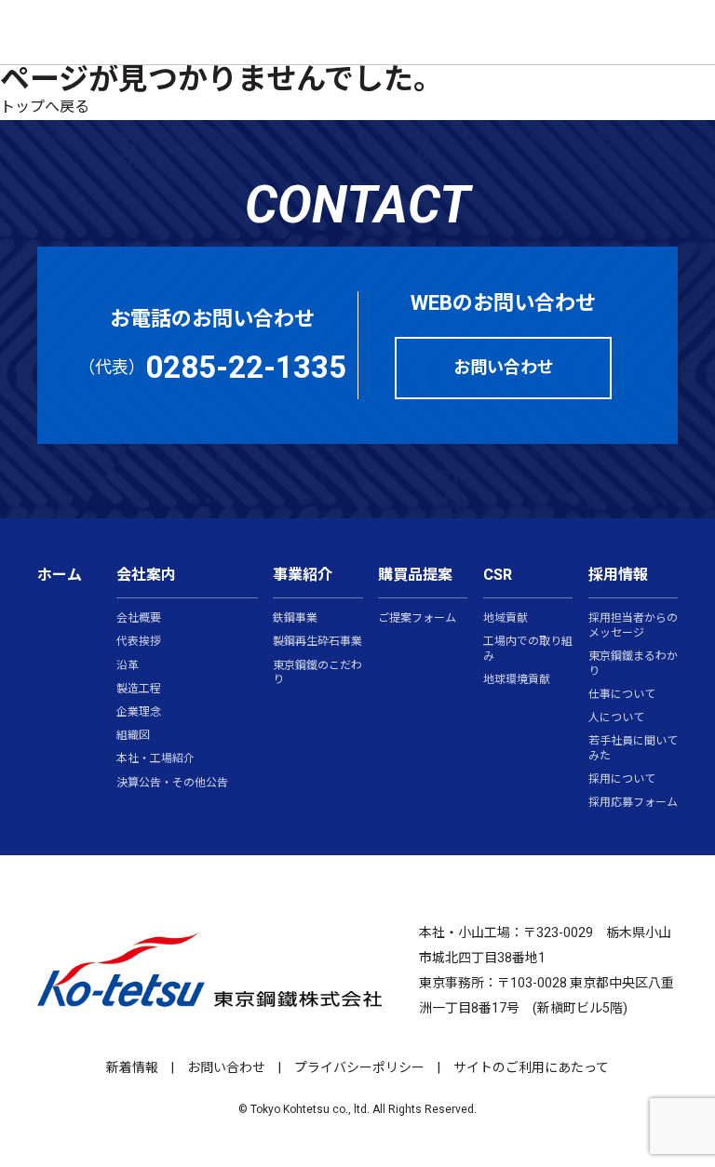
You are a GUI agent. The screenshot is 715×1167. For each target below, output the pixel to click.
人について (616, 718)
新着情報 (132, 1068)
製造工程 (138, 689)
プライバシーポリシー (359, 1068)
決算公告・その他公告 (172, 783)
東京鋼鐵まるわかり (633, 664)
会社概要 (138, 618)
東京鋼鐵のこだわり (317, 673)
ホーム (59, 575)
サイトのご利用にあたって (531, 1068)
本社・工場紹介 (155, 759)
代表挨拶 (138, 642)
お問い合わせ (226, 1068)
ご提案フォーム (417, 618)
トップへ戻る (44, 107)
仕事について (621, 695)
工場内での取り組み (528, 649)
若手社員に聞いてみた (633, 748)
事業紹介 (302, 575)
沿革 (127, 666)
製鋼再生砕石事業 (317, 642)
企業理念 (138, 712)
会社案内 (146, 575)
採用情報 (618, 575)
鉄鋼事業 (295, 618)
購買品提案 (415, 575)
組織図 (133, 736)
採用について (621, 779)
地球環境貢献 (516, 680)
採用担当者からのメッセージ (633, 625)
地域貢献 (505, 618)
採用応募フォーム (633, 803)
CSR (497, 575)
